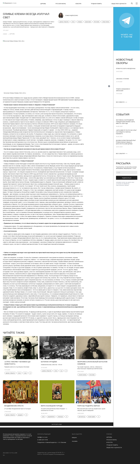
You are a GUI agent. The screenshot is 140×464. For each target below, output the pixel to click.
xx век (25, 373)
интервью (80, 21)
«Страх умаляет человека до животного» (17, 363)
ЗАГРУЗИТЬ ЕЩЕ (57, 424)
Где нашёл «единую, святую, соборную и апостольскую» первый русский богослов (89, 367)
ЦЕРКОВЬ (43, 3)
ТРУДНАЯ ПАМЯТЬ (96, 3)
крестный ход (82, 416)
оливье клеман (105, 21)
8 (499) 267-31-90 (42, 440)
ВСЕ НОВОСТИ (120, 102)
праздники (20, 414)
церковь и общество (64, 21)
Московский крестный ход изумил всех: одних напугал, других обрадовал (91, 409)
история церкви (91, 416)
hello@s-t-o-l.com (42, 437)
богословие (96, 21)
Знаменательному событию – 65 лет (51, 364)
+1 (30, 373)
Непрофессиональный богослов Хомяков (92, 363)
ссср (61, 370)
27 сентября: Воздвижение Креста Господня (17, 408)
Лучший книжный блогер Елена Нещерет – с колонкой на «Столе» (54, 409)
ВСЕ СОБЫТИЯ (120, 153)
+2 (65, 370)
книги (43, 416)
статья (73, 21)
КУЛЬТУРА (78, 3)
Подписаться (126, 178)
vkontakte (74, 441)
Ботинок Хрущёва (49, 362)
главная (5, 34)
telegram (74, 437)
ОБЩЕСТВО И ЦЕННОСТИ (118, 3)
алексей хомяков (82, 374)
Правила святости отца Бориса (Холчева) (16, 367)
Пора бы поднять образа (88, 406)
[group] (126, 73)
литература (60, 416)
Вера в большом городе (51, 406)
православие (88, 21)
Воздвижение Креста (14, 406)
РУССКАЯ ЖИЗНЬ (61, 3)
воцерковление (51, 416)
